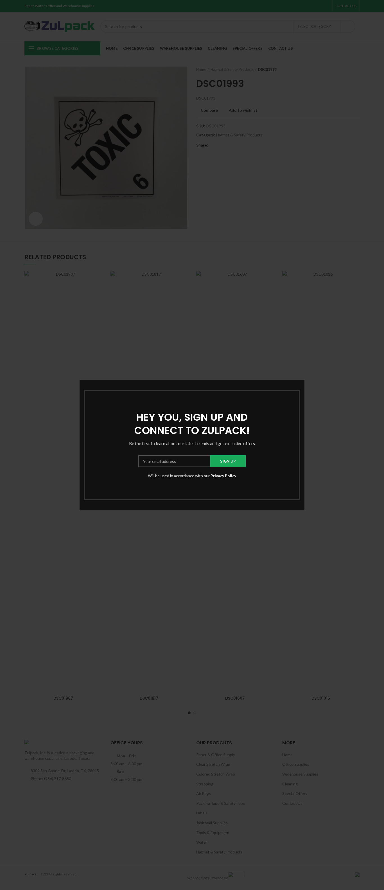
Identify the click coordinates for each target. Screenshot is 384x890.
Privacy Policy (223, 475)
